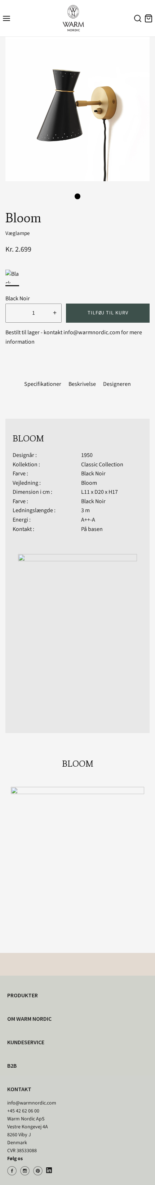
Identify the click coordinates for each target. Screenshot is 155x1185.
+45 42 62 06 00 (23, 1111)
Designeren (117, 384)
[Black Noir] (12, 276)
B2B (12, 1065)
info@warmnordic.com (31, 1103)
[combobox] (136, 19)
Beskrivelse (82, 384)
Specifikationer (42, 384)
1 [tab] (77, 196)
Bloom (89, 483)
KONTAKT (19, 1089)
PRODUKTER (22, 995)
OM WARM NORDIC (29, 1018)
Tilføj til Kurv (108, 313)
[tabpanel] (77, 109)
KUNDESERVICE (25, 1042)
